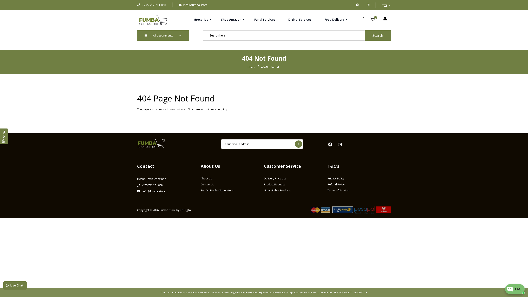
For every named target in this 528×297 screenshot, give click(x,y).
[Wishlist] (363, 19)
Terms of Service (338, 190)
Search (377, 35)
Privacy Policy (336, 178)
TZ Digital (185, 210)
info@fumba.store (195, 5)
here (197, 109)
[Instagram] (368, 5)
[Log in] (385, 19)
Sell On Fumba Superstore (217, 190)
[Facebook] (358, 5)
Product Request (274, 184)
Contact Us (207, 184)
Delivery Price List (275, 178)
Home (251, 67)
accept (360, 292)
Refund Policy (336, 184)
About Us (206, 178)
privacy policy (343, 292)
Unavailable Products (277, 190)
